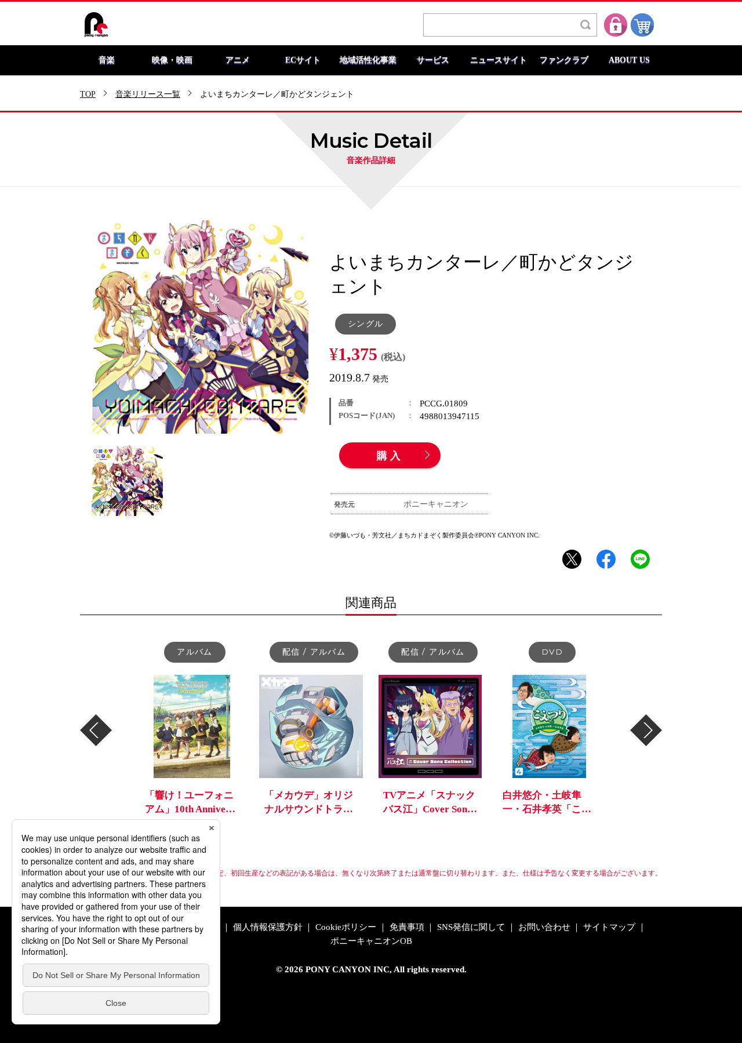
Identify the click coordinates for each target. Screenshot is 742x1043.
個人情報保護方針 (268, 927)
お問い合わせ (544, 927)
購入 (390, 456)
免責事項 (407, 927)
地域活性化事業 (368, 60)
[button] (96, 730)
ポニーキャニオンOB (371, 941)
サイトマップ (609, 927)
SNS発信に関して (471, 927)
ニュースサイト (498, 60)
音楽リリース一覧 (147, 94)
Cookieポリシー (345, 927)
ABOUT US (629, 60)
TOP (88, 94)
